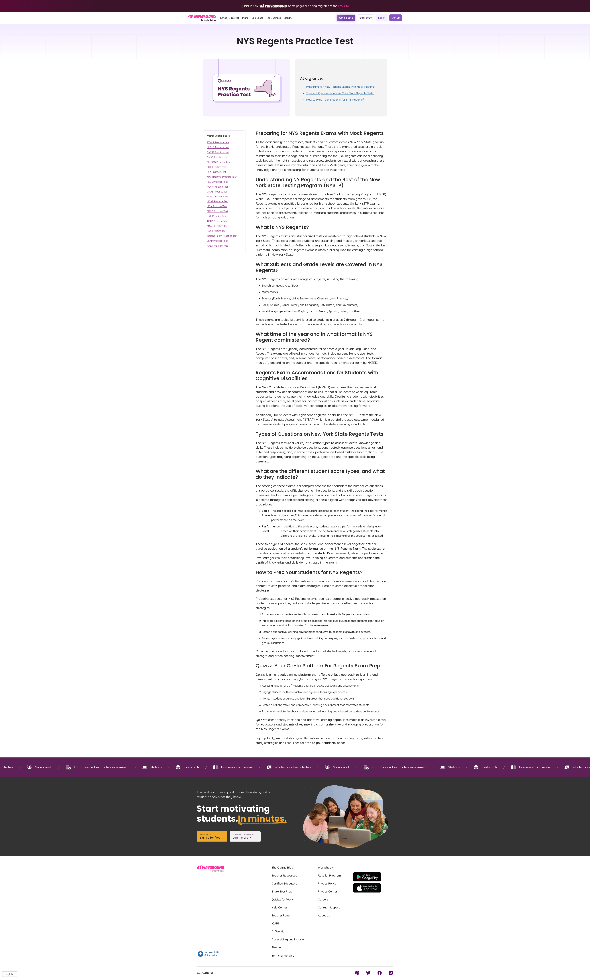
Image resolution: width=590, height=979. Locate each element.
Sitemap (277, 947)
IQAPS (276, 923)
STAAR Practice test (218, 142)
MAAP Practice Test (217, 226)
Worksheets (326, 867)
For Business (273, 17)
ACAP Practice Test (217, 186)
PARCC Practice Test (218, 196)
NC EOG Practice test (219, 162)
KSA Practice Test (216, 230)
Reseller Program (329, 875)
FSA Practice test (216, 171)
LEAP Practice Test (217, 240)
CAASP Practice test (218, 152)
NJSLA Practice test (218, 147)
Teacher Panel (281, 915)
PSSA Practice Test (217, 181)
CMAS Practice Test (217, 191)
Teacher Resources (284, 875)
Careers (323, 899)
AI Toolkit (278, 931)
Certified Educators (284, 883)
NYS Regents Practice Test (222, 176)
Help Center (279, 907)
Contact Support (329, 907)
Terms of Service (283, 955)
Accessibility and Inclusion (288, 939)
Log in (381, 17)
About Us (324, 915)
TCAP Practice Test (217, 221)
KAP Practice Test (217, 216)
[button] (230, 17)
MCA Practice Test (217, 206)
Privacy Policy (327, 883)
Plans (245, 17)
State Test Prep (282, 891)
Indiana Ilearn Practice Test (222, 235)
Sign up (395, 17)
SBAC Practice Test (217, 211)
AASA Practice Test (217, 245)
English (9, 974)
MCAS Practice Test (217, 201)
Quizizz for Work (282, 899)
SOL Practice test (216, 167)
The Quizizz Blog (282, 867)
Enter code (365, 17)
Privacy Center (327, 891)
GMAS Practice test (217, 157)
